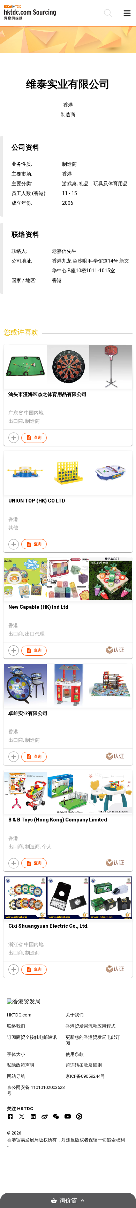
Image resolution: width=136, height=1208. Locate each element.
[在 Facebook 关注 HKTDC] (10, 1116)
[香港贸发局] (68, 1005)
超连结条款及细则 (84, 1065)
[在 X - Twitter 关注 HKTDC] (21, 1116)
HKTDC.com (19, 1015)
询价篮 (68, 1200)
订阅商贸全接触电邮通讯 (32, 1037)
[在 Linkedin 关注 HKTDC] (33, 1116)
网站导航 (16, 1076)
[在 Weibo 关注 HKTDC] (44, 1116)
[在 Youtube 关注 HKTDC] (68, 1116)
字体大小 (16, 1054)
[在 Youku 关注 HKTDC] (79, 1116)
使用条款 (75, 1054)
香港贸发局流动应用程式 (90, 1026)
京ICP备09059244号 (85, 1076)
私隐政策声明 (20, 1065)
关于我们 (75, 1015)
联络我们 (16, 1026)
